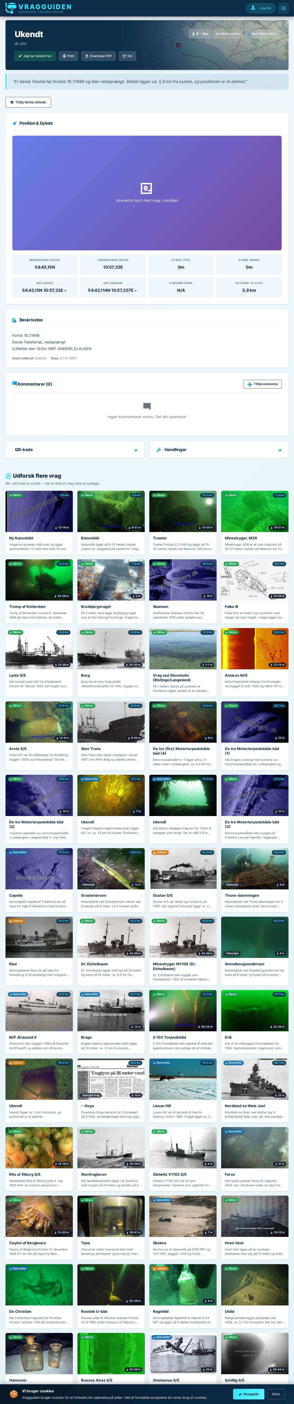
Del (129, 56)
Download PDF (101, 56)
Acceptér (251, 1394)
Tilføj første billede (30, 102)
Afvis (276, 1394)
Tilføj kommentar (266, 384)
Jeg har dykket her (37, 56)
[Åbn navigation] (283, 8)
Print (70, 56)
